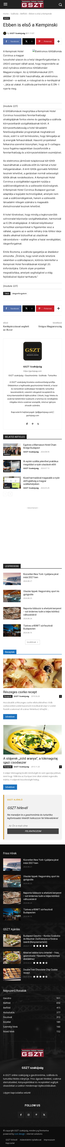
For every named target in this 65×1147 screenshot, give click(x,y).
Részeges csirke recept (20, 692)
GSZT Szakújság (17, 33)
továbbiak (31, 642)
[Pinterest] (32, 423)
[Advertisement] (32, 529)
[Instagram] (29, 1115)
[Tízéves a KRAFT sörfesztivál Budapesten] (12, 630)
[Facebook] (27, 423)
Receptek (8, 696)
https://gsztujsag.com (32, 371)
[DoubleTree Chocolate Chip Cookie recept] (12, 974)
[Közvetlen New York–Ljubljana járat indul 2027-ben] (12, 579)
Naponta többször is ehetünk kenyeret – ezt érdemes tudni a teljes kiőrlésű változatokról (42, 611)
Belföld (23, 13)
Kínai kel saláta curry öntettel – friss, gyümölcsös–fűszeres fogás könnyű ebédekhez (41, 955)
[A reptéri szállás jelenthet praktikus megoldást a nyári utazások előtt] (12, 466)
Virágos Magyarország (50, 326)
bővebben (10, 716)
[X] (38, 423)
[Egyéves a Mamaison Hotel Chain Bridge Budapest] (12, 449)
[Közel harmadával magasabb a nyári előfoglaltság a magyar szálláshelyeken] (12, 482)
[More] (58, 41)
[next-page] (10, 494)
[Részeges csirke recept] (32, 673)
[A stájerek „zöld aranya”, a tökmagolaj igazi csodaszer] (32, 740)
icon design (20, 1134)
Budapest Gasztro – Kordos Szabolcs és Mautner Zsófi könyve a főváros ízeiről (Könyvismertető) (41, 939)
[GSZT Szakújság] (5, 33)
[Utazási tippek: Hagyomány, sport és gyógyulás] (12, 596)
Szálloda (14, 13)
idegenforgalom (19, 293)
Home (6, 13)
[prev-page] (5, 494)
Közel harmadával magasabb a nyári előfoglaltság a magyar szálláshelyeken (41, 481)
